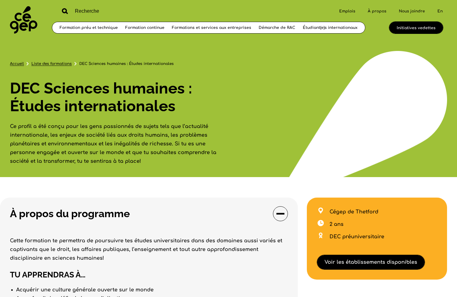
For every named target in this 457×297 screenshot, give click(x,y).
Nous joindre (412, 11)
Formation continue (144, 28)
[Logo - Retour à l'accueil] (23, 20)
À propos (377, 11)
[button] (149, 214)
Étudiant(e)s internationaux (330, 28)
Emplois (347, 11)
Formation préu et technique (89, 28)
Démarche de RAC (277, 28)
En (440, 11)
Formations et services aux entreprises (211, 28)
